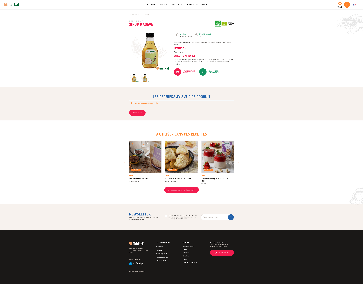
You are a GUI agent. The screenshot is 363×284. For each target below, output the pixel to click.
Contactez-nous (161, 260)
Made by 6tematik (140, 271)
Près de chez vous (178, 5)
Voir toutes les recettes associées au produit (181, 190)
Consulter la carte (223, 253)
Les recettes (164, 5)
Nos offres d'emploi (162, 257)
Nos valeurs (159, 246)
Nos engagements (162, 253)
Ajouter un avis (137, 113)
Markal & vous (192, 5)
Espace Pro (204, 5)
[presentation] (125, 162)
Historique (159, 250)
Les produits (152, 5)
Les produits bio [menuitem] (134, 14)
